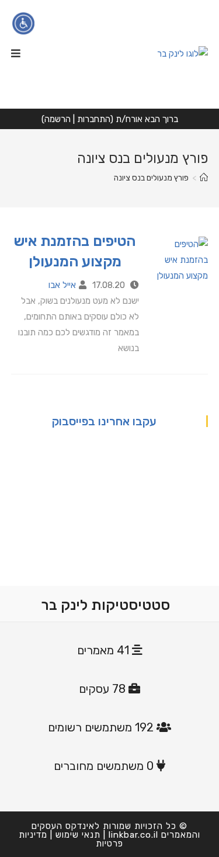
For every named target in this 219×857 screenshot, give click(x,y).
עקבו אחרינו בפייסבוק (104, 421)
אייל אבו (62, 285)
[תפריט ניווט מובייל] (16, 53)
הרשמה (57, 119)
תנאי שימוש (77, 835)
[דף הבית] (204, 178)
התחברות (93, 119)
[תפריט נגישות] (23, 23)
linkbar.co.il (133, 835)
